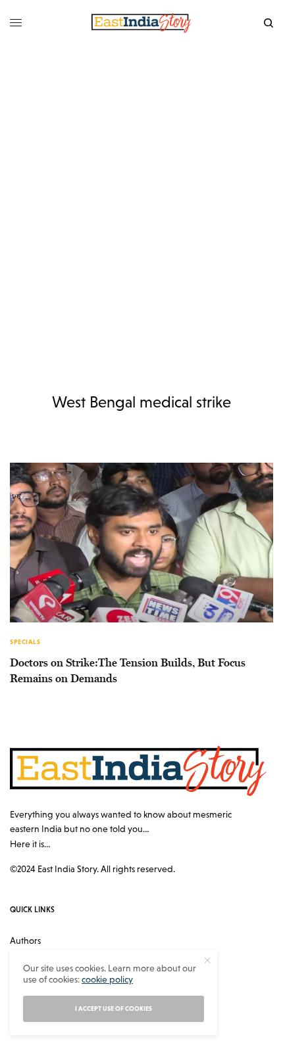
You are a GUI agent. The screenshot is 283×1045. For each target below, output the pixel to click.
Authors (25, 940)
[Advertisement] (141, 194)
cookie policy (107, 979)
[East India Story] (141, 23)
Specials (25, 641)
